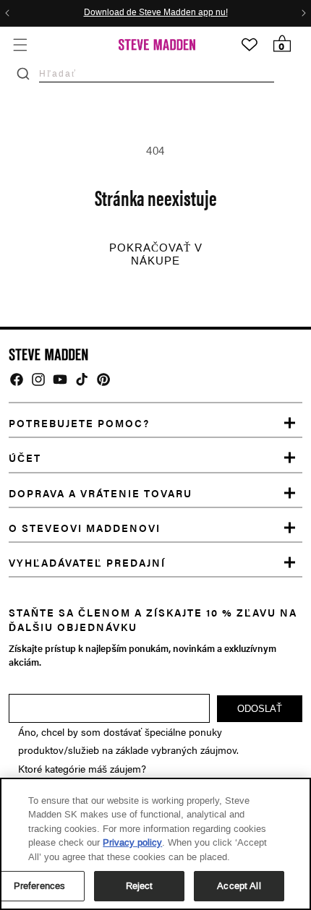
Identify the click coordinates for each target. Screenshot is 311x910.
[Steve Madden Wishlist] (249, 45)
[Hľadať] (23, 74)
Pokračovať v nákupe (156, 254)
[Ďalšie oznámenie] (304, 13)
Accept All (238, 886)
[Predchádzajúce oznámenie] (7, 13)
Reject (139, 886)
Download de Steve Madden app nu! (156, 13)
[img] (17, 379)
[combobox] (156, 73)
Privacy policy (132, 842)
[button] (20, 44)
